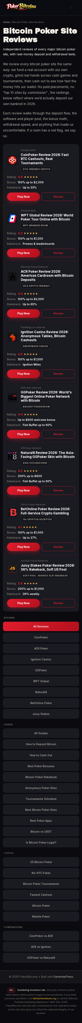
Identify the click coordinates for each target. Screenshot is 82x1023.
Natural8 (41, 692)
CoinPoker (41, 637)
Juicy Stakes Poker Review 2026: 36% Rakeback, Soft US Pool (48, 567)
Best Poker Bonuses (41, 766)
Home (6, 22)
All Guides (41, 733)
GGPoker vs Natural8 (41, 957)
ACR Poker (41, 648)
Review (58, 196)
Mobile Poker (41, 916)
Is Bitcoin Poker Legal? (41, 842)
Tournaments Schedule (41, 798)
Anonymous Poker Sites (41, 788)
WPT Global (41, 681)
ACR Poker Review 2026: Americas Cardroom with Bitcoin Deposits (47, 276)
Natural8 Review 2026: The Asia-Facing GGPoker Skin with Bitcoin (48, 455)
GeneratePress (63, 976)
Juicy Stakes (41, 713)
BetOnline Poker (41, 703)
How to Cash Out (41, 755)
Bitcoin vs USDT (41, 831)
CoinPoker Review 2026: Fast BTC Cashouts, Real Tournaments (45, 159)
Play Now (23, 196)
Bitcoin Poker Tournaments (41, 883)
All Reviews (41, 626)
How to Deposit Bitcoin (41, 744)
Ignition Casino (41, 659)
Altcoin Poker (41, 905)
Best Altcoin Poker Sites (41, 809)
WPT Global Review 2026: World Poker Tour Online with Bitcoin (47, 217)
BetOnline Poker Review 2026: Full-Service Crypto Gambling (45, 511)
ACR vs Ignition (41, 946)
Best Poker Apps (41, 820)
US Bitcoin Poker (41, 862)
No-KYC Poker (41, 873)
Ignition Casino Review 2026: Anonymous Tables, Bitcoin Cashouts (44, 336)
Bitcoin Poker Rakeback (41, 777)
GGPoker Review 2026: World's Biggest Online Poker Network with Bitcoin (46, 396)
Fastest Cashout (41, 894)
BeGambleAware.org (44, 998)
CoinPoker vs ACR (41, 935)
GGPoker (41, 670)
